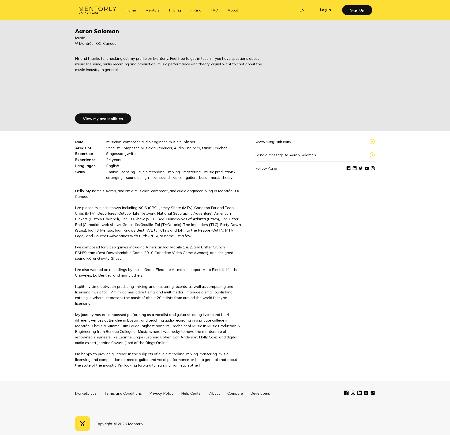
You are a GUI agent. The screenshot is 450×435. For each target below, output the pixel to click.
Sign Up (357, 10)
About (233, 10)
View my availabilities (103, 118)
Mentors (152, 10)
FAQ (214, 10)
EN (302, 10)
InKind (195, 10)
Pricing (175, 10)
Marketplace (86, 393)
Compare (235, 393)
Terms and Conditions (123, 393)
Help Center (191, 393)
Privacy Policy (161, 393)
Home (131, 10)
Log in (325, 9)
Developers (260, 393)
